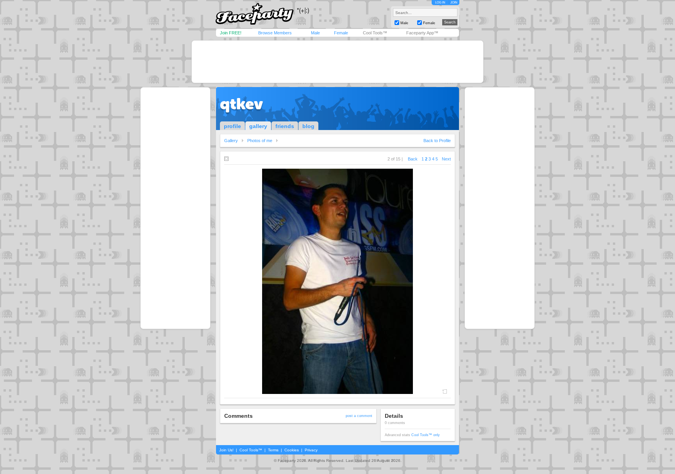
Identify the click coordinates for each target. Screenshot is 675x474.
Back (413, 159)
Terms (273, 450)
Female (341, 32)
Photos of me (259, 140)
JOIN (453, 2)
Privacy (311, 450)
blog (308, 126)
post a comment (359, 416)
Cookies (291, 450)
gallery (258, 126)
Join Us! (226, 450)
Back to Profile (437, 140)
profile (232, 126)
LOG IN (440, 2)
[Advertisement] (337, 61)
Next (446, 159)
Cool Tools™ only (425, 435)
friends (284, 126)
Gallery (231, 140)
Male (315, 32)
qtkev (241, 104)
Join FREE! (230, 32)
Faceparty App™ (422, 32)
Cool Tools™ (375, 32)
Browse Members (275, 32)
